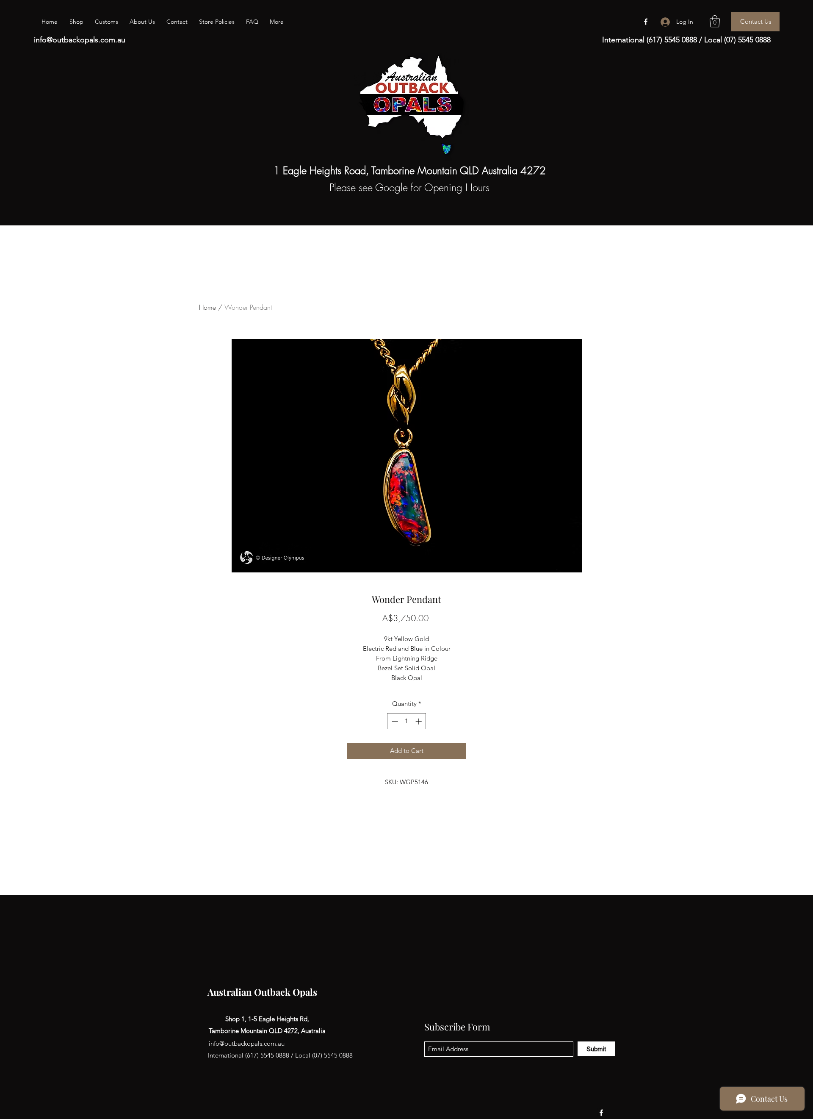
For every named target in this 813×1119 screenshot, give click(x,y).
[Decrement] (394, 721)
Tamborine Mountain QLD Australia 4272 (458, 170)
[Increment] (419, 721)
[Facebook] (646, 21)
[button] (715, 21)
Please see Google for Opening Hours (409, 187)
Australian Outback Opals (262, 992)
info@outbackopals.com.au (79, 39)
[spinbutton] (407, 721)
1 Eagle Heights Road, (322, 170)
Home (207, 307)
